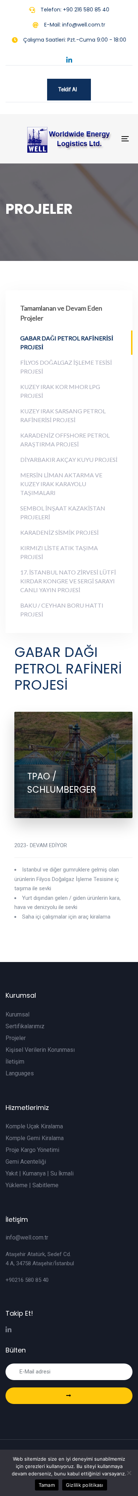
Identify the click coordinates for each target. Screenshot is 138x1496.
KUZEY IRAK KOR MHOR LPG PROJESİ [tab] (60, 391)
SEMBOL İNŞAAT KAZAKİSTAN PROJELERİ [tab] (62, 512)
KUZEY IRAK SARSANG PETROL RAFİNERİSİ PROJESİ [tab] (63, 415)
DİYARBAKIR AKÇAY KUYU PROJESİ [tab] (68, 459)
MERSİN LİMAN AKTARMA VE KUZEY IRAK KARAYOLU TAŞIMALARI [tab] (61, 483)
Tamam (47, 1485)
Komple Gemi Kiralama (35, 1138)
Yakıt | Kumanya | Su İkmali (40, 1173)
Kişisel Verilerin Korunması (40, 1049)
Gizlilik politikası (84, 1485)
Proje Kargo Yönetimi (32, 1149)
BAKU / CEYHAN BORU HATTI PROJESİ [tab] (61, 610)
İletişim (15, 1061)
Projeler (16, 1038)
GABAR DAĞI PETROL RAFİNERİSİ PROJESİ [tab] (66, 342)
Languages (20, 1073)
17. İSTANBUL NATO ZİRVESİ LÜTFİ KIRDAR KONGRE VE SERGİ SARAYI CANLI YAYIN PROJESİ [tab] (68, 581)
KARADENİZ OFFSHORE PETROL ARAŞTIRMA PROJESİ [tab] (65, 440)
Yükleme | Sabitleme (32, 1185)
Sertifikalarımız (25, 1026)
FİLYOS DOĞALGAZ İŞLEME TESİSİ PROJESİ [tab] (66, 367)
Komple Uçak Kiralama (34, 1126)
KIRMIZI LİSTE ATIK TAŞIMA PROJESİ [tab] (59, 552)
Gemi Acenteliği (26, 1161)
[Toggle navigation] (125, 138)
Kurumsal (17, 1014)
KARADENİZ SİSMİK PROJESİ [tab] (59, 532)
